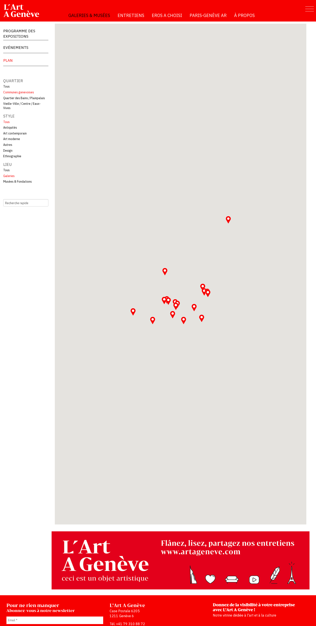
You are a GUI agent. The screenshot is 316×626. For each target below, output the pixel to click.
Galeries (9, 176)
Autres (7, 145)
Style (9, 116)
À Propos (244, 15)
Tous (6, 86)
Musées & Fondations (17, 181)
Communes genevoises (18, 92)
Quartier (13, 80)
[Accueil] (23, 10)
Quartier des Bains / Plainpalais (24, 98)
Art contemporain (15, 133)
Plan (8, 60)
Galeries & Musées (89, 15)
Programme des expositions (19, 33)
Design (7, 151)
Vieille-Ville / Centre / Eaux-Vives (22, 106)
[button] (207, 293)
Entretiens (131, 15)
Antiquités (10, 128)
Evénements (15, 47)
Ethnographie (12, 156)
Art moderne (11, 139)
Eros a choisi (167, 15)
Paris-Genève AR (208, 15)
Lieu (7, 164)
